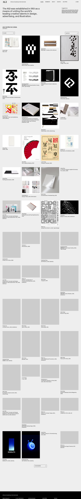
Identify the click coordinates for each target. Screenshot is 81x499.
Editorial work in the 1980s (71, 12)
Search (59, 1)
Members (47, 1)
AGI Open (65, 1)
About (53, 1)
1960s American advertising (68, 10)
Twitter (55, 498)
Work (41, 1)
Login (77, 1)
